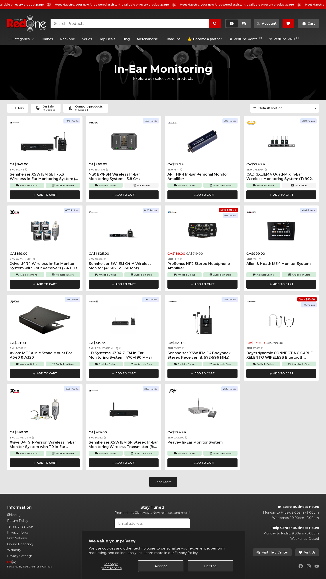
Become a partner (207, 39)
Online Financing (20, 544)
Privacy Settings (19, 556)
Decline (210, 566)
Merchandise (147, 39)
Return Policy (17, 521)
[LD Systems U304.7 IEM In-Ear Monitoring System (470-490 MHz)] (124, 321)
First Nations (17, 538)
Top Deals (107, 39)
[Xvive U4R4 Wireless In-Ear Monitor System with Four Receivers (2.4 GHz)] (45, 232)
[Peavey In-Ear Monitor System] (202, 411)
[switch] (238, 23)
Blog (126, 39)
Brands (47, 39)
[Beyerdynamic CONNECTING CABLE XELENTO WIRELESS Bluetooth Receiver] (281, 321)
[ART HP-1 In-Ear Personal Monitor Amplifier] (202, 143)
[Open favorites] (288, 23)
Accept (161, 566)
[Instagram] (308, 566)
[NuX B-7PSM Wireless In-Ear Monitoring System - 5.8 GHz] (124, 143)
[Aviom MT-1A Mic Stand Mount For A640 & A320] (45, 321)
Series (87, 39)
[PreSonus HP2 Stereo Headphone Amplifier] (202, 232)
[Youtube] (316, 566)
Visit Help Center (275, 552)
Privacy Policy (18, 532)
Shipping (14, 515)
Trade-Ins (173, 39)
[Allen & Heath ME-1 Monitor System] (281, 232)
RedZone (67, 39)
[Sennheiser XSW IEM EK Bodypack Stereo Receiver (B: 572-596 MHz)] (202, 321)
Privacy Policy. (186, 553)
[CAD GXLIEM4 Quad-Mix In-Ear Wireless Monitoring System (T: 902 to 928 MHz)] (281, 143)
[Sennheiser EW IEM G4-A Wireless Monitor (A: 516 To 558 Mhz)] (124, 232)
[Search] (215, 23)
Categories (21, 39)
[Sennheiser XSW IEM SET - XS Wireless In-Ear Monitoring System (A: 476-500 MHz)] (45, 143)
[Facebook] (301, 566)
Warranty (14, 550)
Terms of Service (20, 526)
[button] (26, 169)
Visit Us (309, 552)
